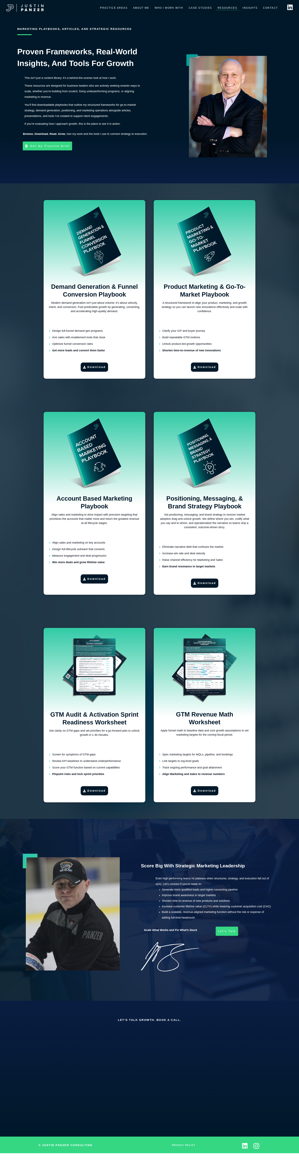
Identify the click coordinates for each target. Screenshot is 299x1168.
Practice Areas (114, 8)
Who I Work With (169, 8)
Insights (250, 8)
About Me (141, 8)
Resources (227, 8)
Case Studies (200, 8)
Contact (270, 8)
